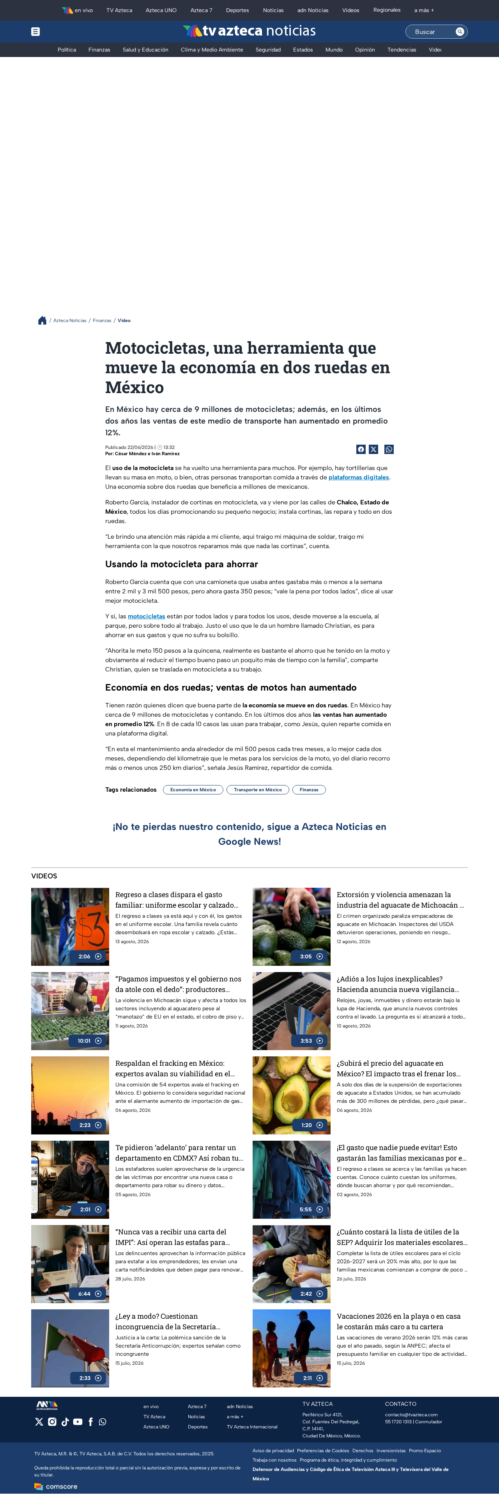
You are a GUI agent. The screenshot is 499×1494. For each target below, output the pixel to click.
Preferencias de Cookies (323, 1450)
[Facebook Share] (361, 449)
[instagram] (52, 1424)
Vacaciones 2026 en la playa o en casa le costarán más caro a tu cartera (399, 1321)
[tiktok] (65, 1424)
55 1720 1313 (398, 1422)
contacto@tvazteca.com (411, 1414)
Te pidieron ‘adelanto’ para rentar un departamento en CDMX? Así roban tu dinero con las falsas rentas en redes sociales (177, 1153)
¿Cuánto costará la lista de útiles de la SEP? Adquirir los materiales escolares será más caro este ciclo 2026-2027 (400, 1237)
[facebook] (91, 1424)
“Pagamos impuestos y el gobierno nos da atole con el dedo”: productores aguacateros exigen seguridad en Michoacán (178, 984)
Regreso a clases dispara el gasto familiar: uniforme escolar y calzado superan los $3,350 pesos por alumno (176, 900)
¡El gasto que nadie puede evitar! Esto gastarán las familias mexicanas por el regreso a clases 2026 (400, 1153)
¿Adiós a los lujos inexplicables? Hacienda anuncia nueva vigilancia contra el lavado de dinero (396, 984)
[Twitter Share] (373, 449)
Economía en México (193, 789)
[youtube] (78, 1424)
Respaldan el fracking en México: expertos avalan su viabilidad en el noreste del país (172, 1068)
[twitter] (39, 1424)
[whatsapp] (102, 1423)
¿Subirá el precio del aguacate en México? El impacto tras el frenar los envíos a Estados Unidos (396, 1068)
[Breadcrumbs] (45, 320)
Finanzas (309, 789)
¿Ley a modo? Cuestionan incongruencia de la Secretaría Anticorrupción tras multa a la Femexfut (165, 1321)
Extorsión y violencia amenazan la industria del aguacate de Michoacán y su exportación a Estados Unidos (400, 900)
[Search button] (460, 31)
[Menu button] (62, 31)
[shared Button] (389, 449)
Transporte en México (258, 789)
